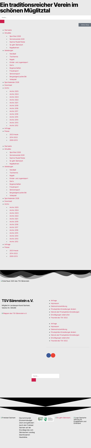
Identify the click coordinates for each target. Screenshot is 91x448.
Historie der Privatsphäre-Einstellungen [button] (65, 312)
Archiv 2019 (13, 105)
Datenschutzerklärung (59, 306)
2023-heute (13, 134)
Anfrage (7, 128)
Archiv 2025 (13, 91)
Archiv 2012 (13, 125)
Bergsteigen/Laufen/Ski (17, 77)
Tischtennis (13, 57)
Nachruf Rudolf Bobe (16, 42)
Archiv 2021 (13, 103)
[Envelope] (53, 355)
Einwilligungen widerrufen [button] (60, 315)
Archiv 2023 (14, 97)
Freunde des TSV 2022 (59, 318)
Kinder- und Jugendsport (19, 62)
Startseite (8, 30)
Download (8, 85)
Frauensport (13, 71)
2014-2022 (13, 137)
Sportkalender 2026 (11, 82)
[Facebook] (48, 355)
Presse (6, 131)
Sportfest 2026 (14, 36)
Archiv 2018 (13, 108)
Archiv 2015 (13, 117)
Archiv (6, 88)
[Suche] (2, 21)
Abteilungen (8, 50)
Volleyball (12, 79)
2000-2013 (13, 140)
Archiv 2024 (13, 94)
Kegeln (11, 59)
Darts (11, 65)
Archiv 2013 (13, 123)
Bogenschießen (14, 68)
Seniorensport (14, 74)
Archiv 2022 (13, 100)
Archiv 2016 (13, 114)
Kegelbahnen (13, 48)
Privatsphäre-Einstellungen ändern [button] (63, 309)
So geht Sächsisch (15, 45)
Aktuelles (7, 33)
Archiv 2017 (13, 111)
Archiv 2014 (13, 120)
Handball (12, 54)
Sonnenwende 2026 (16, 39)
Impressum (55, 303)
